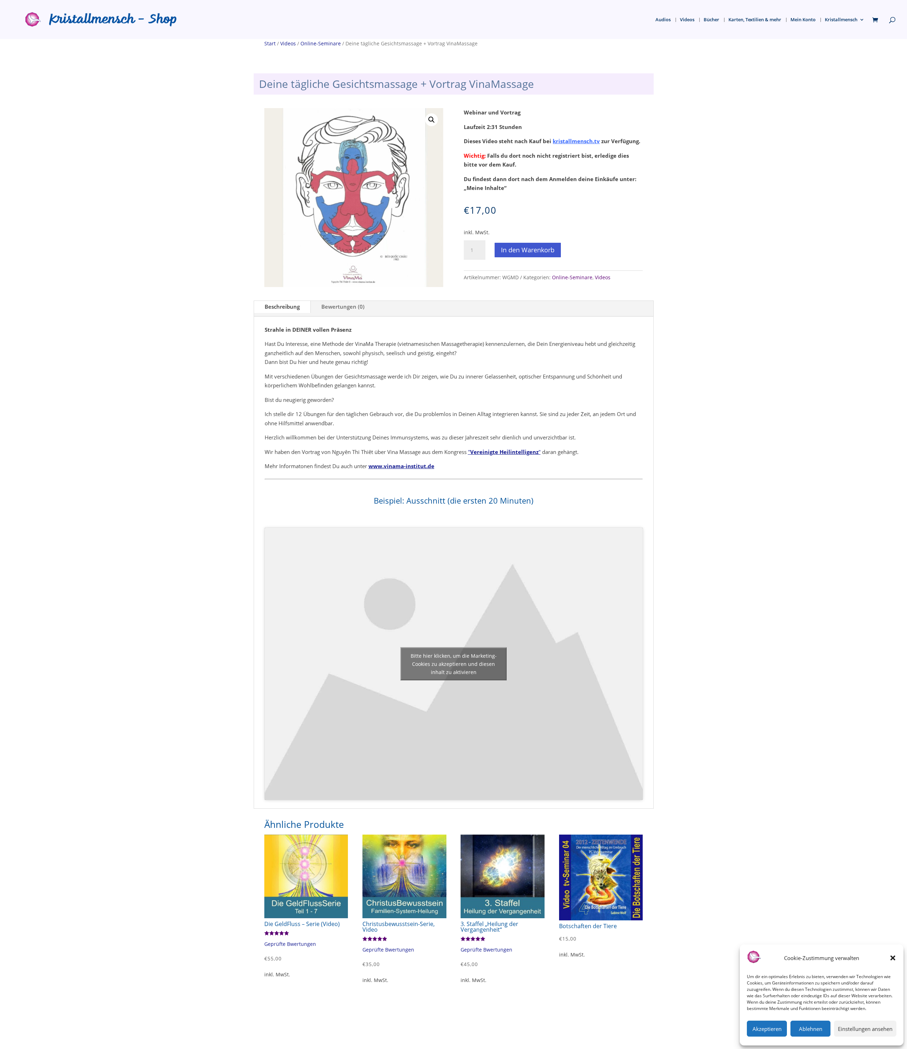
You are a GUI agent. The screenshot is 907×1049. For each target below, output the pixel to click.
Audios (663, 20)
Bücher (711, 20)
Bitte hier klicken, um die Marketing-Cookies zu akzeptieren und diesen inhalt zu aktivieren (454, 663)
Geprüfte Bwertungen (290, 944)
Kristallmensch (841, 20)
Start (270, 43)
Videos (687, 20)
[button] (892, 957)
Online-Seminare (320, 43)
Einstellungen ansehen (865, 1028)
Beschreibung (282, 306)
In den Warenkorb (527, 250)
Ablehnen (810, 1028)
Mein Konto (803, 20)
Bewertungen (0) (343, 306)
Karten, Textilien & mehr (754, 20)
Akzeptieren (767, 1028)
